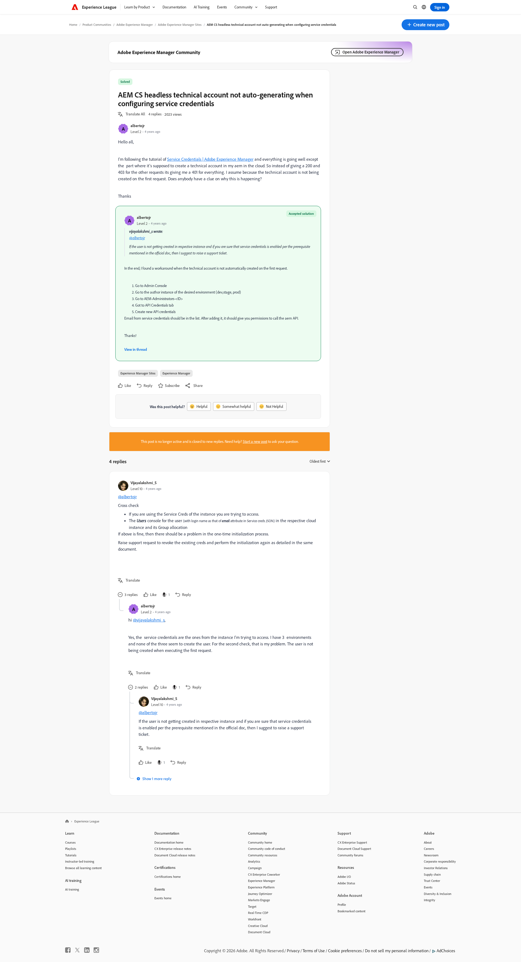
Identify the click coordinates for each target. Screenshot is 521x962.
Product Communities (96, 25)
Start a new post (255, 441)
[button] (425, 24)
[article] (218, 539)
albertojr (138, 125)
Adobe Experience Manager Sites (180, 25)
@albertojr (137, 237)
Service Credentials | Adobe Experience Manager (210, 159)
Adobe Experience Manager (134, 25)
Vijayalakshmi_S (144, 482)
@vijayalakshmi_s (149, 620)
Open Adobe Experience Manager (370, 52)
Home (73, 25)
